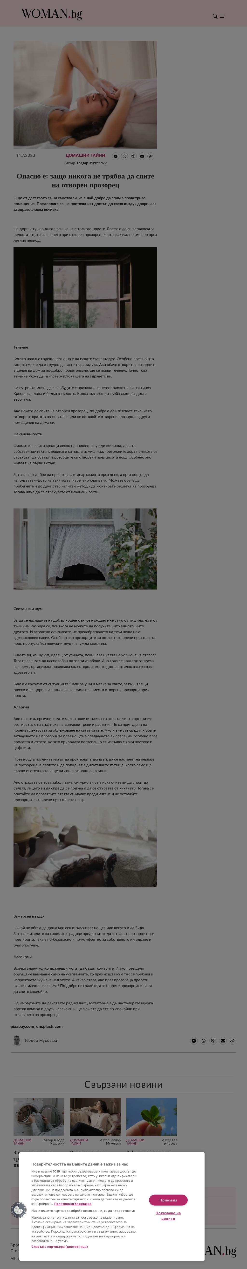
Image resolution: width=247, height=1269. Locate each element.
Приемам (168, 1200)
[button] (18, 1210)
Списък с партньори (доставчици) (59, 1246)
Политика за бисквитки (72, 1204)
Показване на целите (168, 1216)
